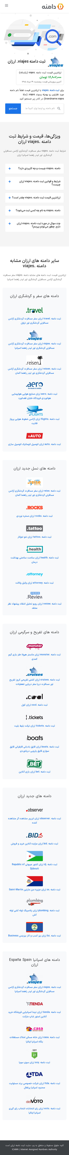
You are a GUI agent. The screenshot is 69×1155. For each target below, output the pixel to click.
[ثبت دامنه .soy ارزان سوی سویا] (34, 1051)
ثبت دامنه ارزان (18, 1145)
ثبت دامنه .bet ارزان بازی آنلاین (34, 772)
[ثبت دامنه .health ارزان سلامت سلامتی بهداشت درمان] (34, 546)
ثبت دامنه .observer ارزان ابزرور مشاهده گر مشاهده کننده (34, 821)
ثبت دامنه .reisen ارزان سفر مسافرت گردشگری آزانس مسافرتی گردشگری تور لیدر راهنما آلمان (34, 371)
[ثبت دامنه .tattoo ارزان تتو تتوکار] (34, 525)
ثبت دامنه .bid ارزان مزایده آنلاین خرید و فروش (34, 844)
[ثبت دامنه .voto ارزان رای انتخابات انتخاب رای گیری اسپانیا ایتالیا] (34, 1097)
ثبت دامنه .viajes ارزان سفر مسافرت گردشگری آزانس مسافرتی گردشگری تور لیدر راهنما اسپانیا (34, 346)
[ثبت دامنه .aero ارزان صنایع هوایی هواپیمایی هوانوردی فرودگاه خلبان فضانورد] (34, 382)
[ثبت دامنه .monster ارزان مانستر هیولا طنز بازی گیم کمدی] (34, 643)
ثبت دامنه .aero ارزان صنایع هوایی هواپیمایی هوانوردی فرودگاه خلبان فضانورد (34, 396)
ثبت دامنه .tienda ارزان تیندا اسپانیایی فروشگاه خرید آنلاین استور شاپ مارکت (34, 1014)
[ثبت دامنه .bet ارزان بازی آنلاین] (34, 760)
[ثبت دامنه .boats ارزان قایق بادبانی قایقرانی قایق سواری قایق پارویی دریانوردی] (34, 735)
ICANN (15, 1149)
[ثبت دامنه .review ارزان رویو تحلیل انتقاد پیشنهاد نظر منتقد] (34, 592)
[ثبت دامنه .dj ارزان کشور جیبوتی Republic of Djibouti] (34, 853)
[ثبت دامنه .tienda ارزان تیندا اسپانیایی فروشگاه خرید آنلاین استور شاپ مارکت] (34, 1001)
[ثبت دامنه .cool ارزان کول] (34, 693)
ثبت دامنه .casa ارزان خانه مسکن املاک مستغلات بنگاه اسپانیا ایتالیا (35, 1039)
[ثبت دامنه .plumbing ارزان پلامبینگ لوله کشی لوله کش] (34, 899)
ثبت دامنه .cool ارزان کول (34, 705)
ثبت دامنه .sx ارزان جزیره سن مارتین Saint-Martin (34, 889)
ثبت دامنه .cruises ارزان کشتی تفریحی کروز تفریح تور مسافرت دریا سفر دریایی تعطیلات (34, 682)
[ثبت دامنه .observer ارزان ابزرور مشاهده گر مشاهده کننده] (34, 807)
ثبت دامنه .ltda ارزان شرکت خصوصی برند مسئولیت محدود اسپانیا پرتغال (34, 1086)
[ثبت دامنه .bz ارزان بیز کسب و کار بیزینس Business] (34, 924)
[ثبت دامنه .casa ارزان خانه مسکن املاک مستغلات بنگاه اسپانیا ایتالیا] (34, 1026)
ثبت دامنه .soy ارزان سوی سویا (34, 1062)
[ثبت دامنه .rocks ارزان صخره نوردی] (34, 504)
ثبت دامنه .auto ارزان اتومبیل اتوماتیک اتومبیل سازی (34, 444)
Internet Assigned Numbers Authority (39, 1149)
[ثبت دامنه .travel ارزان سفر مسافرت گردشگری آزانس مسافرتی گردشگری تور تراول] (34, 307)
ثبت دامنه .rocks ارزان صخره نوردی (34, 516)
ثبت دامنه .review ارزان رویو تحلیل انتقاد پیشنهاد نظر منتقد (34, 606)
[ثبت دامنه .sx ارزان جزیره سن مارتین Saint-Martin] (34, 878)
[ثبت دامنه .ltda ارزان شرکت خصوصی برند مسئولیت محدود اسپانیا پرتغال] (34, 1072)
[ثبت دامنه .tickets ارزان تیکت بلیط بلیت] (34, 714)
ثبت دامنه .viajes (50, 90)
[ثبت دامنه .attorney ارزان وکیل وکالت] (34, 571)
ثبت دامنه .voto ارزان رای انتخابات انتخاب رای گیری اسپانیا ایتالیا (34, 1111)
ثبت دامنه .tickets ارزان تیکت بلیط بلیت (34, 726)
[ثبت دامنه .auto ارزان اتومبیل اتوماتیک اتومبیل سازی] (34, 433)
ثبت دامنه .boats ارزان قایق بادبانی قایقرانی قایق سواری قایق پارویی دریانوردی (34, 749)
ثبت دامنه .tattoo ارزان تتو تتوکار (34, 537)
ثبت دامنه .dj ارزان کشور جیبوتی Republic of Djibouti (34, 867)
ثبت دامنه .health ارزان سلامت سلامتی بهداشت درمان (35, 560)
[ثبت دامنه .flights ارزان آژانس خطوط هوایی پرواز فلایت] (34, 408)
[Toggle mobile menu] (7, 5)
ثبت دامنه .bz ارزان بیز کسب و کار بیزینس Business (34, 936)
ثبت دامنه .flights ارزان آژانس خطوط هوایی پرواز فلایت (34, 421)
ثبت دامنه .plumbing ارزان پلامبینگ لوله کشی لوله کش (34, 913)
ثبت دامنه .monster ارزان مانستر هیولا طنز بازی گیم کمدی (34, 657)
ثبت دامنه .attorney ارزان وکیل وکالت (34, 583)
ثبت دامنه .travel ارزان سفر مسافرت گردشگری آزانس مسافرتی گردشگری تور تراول (34, 321)
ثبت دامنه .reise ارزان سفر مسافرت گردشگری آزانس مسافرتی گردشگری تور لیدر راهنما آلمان (34, 493)
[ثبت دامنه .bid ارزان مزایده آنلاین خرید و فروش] (34, 832)
